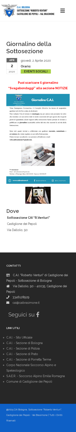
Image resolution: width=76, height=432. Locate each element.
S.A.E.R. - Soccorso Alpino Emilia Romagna (35, 376)
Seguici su (22, 314)
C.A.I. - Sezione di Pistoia (23, 348)
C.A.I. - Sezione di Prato (22, 354)
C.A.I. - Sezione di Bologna (24, 343)
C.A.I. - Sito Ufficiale (19, 337)
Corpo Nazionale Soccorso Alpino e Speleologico (31, 367)
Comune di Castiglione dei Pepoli (29, 381)
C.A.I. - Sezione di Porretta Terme (28, 359)
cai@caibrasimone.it (25, 302)
